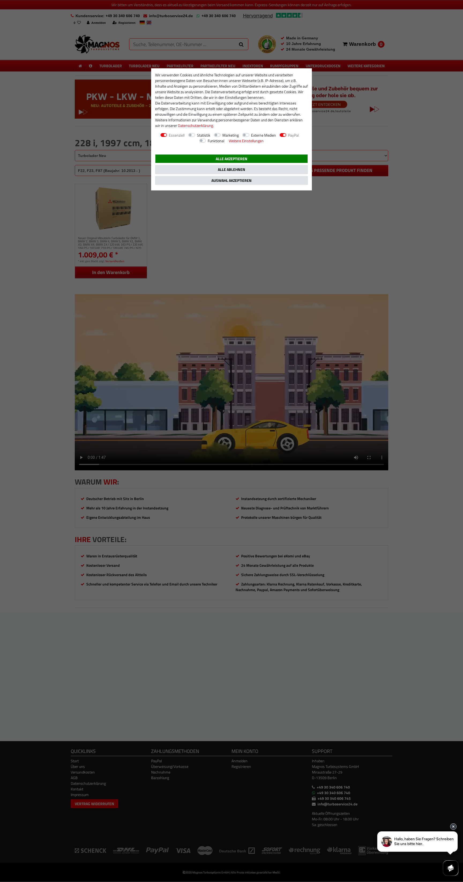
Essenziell (177, 135)
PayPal (293, 135)
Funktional (216, 141)
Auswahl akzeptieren (231, 180)
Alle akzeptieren (231, 159)
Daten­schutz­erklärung (195, 125)
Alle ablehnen (231, 169)
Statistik (203, 135)
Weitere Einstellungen (246, 141)
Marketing (230, 135)
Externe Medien (263, 135)
